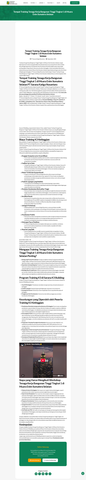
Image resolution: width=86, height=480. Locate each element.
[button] (36, 473)
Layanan (41, 2)
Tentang (32, 2)
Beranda (25, 2)
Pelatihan (50, 2)
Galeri (58, 2)
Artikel (65, 2)
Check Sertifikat (37, 203)
